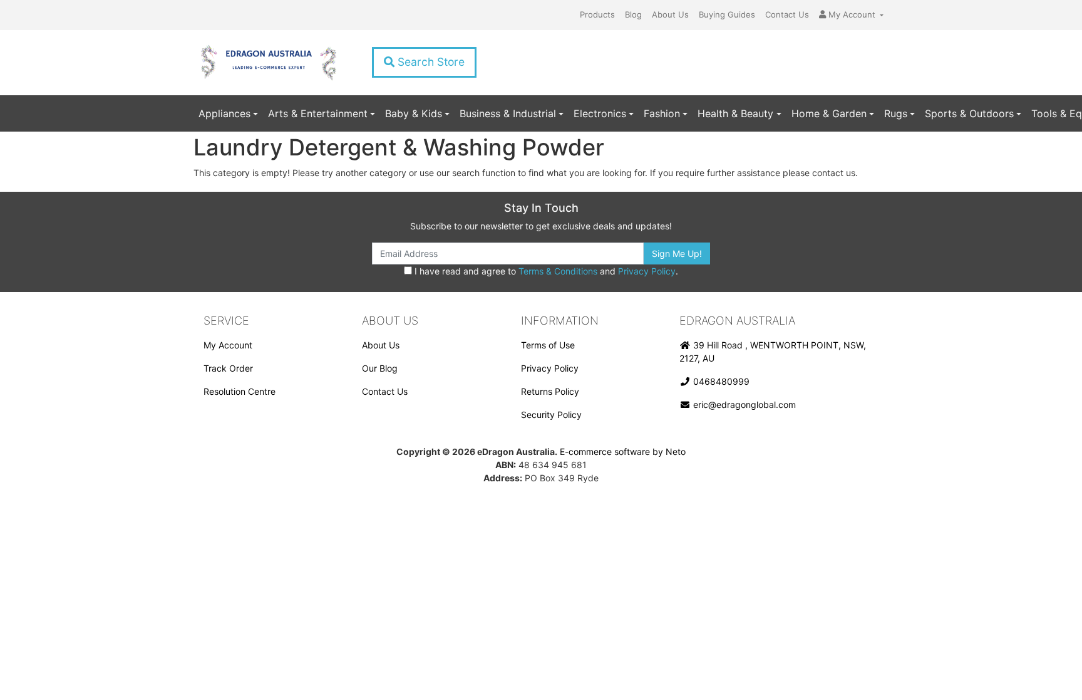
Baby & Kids (413, 113)
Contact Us (787, 14)
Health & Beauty (735, 113)
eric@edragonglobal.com (743, 404)
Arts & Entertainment (318, 113)
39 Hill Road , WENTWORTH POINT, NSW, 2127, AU (772, 351)
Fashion (662, 113)
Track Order (228, 368)
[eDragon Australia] (268, 62)
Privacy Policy (647, 271)
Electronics (600, 113)
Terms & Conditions (557, 271)
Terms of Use (548, 345)
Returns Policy (550, 391)
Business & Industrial (508, 113)
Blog (633, 14)
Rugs (895, 113)
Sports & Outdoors (969, 113)
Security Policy (551, 414)
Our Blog (380, 368)
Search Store (429, 61)
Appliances (224, 113)
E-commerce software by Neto (623, 451)
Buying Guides (727, 14)
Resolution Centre (240, 391)
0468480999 (720, 381)
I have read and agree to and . (545, 271)
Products (597, 14)
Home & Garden (829, 113)
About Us (670, 14)
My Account (228, 345)
